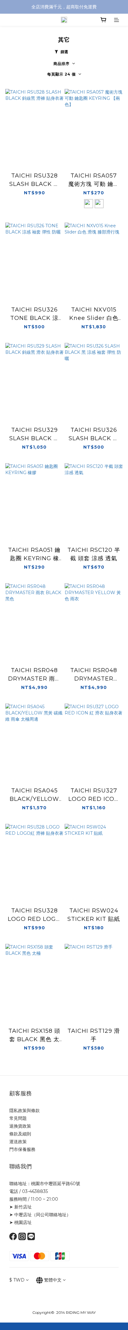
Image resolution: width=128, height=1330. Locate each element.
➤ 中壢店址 (20, 1214)
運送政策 (18, 1141)
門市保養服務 (22, 1149)
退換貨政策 (20, 1126)
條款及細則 (20, 1134)
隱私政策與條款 (24, 1110)
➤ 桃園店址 (20, 1222)
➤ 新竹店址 (20, 1207)
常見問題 (18, 1118)
